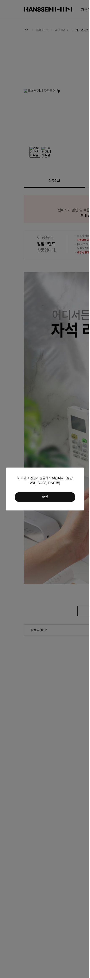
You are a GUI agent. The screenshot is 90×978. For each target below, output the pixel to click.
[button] (45, 497)
